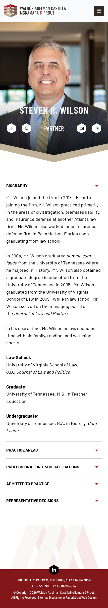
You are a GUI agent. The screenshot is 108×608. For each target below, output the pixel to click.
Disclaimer (56, 597)
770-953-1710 (40, 586)
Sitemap (43, 597)
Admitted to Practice (27, 483)
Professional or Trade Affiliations (42, 466)
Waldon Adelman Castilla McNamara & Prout (65, 592)
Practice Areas (22, 450)
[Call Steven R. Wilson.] (11, 128)
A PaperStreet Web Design (80, 597)
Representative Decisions (32, 500)
